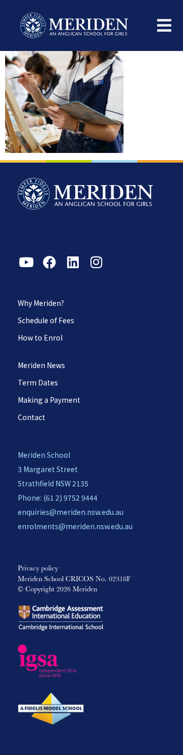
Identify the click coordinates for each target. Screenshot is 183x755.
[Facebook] (49, 262)
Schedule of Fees (46, 320)
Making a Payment (49, 400)
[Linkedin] (72, 262)
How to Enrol (40, 337)
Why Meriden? (41, 303)
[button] (164, 26)
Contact (31, 417)
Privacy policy (38, 568)
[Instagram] (96, 262)
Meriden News (41, 365)
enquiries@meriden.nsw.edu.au (71, 511)
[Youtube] (26, 262)
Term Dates (38, 382)
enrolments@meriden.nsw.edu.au (75, 526)
